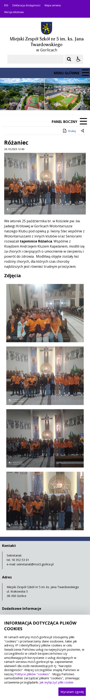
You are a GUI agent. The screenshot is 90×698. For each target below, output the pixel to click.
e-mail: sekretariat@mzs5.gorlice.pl (30, 564)
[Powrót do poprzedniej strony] (83, 131)
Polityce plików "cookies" (32, 674)
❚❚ (8, 102)
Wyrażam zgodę (72, 692)
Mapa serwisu (53, 5)
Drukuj (72, 131)
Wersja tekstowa (14, 12)
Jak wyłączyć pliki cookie (56, 682)
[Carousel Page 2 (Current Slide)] (45, 102)
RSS (6, 5)
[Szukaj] (69, 59)
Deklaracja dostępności (26, 5)
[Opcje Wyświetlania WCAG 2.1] (78, 59)
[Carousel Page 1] (41, 102)
